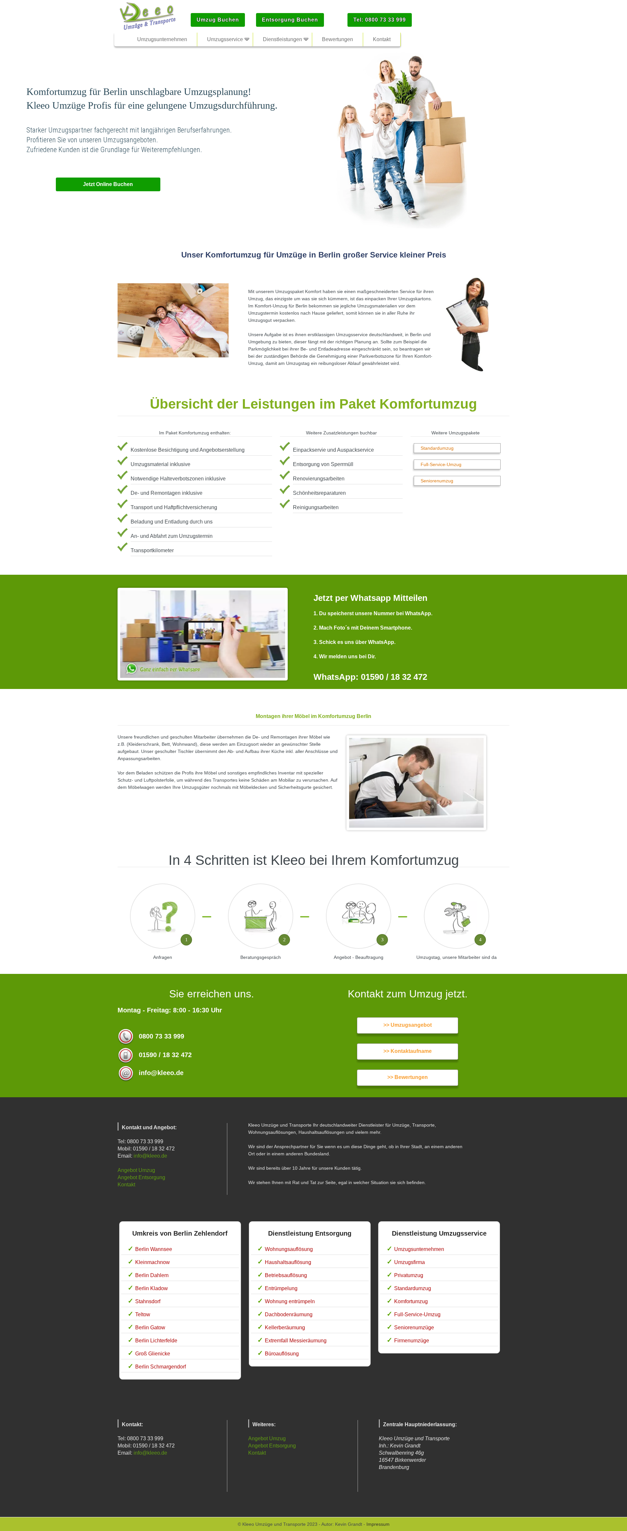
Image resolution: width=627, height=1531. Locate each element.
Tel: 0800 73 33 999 (379, 20)
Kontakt (126, 1184)
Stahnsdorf (147, 1301)
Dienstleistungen (282, 39)
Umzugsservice (225, 39)
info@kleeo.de (150, 1156)
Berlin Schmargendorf (160, 1366)
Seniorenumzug (437, 480)
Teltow (142, 1314)
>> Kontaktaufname (407, 1051)
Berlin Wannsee (153, 1249)
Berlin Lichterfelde (156, 1340)
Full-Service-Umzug (441, 464)
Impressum (378, 1524)
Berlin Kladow (151, 1288)
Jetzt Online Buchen (108, 184)
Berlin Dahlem (152, 1275)
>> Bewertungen (407, 1077)
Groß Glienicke (152, 1353)
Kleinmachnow (152, 1262)
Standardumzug (437, 448)
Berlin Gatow (150, 1327)
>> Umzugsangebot (407, 1025)
